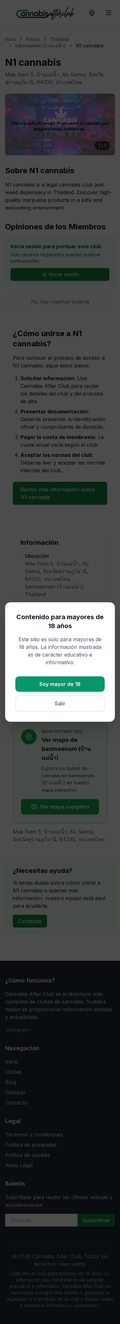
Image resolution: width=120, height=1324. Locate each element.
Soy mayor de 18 (60, 684)
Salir (60, 703)
